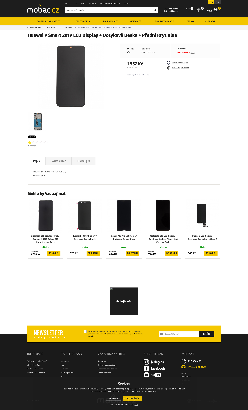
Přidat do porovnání (180, 68)
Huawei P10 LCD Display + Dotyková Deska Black (84, 237)
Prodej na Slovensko (35, 369)
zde (136, 405)
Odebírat (207, 333)
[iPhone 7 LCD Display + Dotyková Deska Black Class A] (202, 215)
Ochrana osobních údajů (107, 365)
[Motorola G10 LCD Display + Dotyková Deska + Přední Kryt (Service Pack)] (163, 215)
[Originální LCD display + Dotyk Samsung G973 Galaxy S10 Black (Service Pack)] (45, 215)
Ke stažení (64, 369)
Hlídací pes (83, 160)
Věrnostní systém (33, 365)
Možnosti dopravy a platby (110, 3)
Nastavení (113, 398)
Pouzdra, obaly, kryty (48, 21)
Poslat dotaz (58, 160)
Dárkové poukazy (67, 373)
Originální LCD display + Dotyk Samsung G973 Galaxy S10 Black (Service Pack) (45, 239)
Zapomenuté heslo (105, 373)
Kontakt (126, 3)
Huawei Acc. (145, 49)
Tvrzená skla (83, 21)
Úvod (67, 3)
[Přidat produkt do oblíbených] (59, 202)
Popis (36, 160)
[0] (188, 10)
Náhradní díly (110, 21)
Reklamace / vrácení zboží (37, 361)
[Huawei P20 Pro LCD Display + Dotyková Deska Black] (124, 215)
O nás (75, 3)
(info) (193, 53)
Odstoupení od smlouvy (36, 373)
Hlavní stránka (35, 27)
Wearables (135, 21)
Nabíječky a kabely (164, 21)
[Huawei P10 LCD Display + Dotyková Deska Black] (84, 215)
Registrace (65, 361)
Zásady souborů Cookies (107, 369)
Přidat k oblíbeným (180, 63)
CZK (211, 2)
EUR (217, 2)
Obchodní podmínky (88, 3)
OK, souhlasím (132, 398)
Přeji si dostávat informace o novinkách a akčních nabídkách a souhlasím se (115, 334)
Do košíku (54, 253)
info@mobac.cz (197, 366)
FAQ (62, 377)
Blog (62, 365)
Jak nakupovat (103, 361)
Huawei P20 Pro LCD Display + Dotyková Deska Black (124, 237)
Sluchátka (209, 21)
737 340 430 (194, 361)
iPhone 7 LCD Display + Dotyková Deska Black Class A (202, 237)
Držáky (190, 21)
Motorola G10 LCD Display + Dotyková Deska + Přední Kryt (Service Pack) (163, 239)
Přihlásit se (173, 11)
